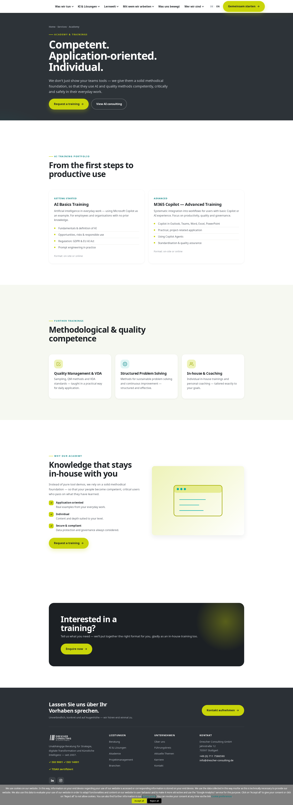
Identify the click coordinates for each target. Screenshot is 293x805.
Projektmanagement (121, 759)
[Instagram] (60, 780)
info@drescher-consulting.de (216, 760)
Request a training (69, 104)
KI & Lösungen (87, 6)
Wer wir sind (192, 6)
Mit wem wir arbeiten (137, 6)
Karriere (159, 759)
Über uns (159, 741)
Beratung (114, 741)
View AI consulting (109, 104)
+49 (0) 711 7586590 (212, 756)
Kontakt (158, 765)
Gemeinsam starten (244, 6)
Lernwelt (110, 6)
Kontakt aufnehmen (223, 710)
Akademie (115, 753)
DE (211, 6)
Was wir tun (63, 6)
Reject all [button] (154, 800)
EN (218, 6)
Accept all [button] (139, 800)
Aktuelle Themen (164, 753)
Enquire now (76, 649)
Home (52, 26)
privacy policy (149, 796)
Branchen (114, 765)
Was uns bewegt (169, 6)
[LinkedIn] (52, 780)
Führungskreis (162, 747)
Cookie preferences (221, 796)
